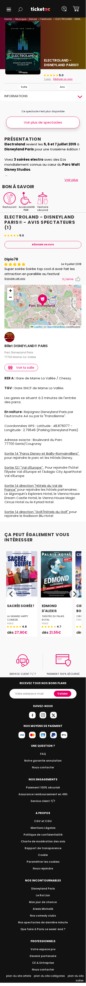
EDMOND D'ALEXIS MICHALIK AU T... (56, 611)
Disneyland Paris (43, 888)
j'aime (67, 279)
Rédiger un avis (63, 79)
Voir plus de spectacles (43, 122)
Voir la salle (25, 367)
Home (8, 19)
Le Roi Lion (43, 895)
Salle (24, 87)
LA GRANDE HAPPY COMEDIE (17, 617)
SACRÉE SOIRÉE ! (20, 606)
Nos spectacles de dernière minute (43, 922)
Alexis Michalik (43, 909)
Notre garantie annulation (43, 760)
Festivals (46, 19)
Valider (62, 693)
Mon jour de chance (43, 902)
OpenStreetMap (56, 327)
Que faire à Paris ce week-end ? (42, 929)
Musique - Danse (26, 19)
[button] (9, 9)
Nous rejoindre (43, 868)
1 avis (47, 79)
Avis (62, 87)
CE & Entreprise (43, 963)
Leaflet (37, 327)
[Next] (74, 594)
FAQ (43, 754)
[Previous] (11, 594)
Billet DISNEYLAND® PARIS (26, 346)
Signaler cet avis (14, 278)
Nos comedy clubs (43, 915)
